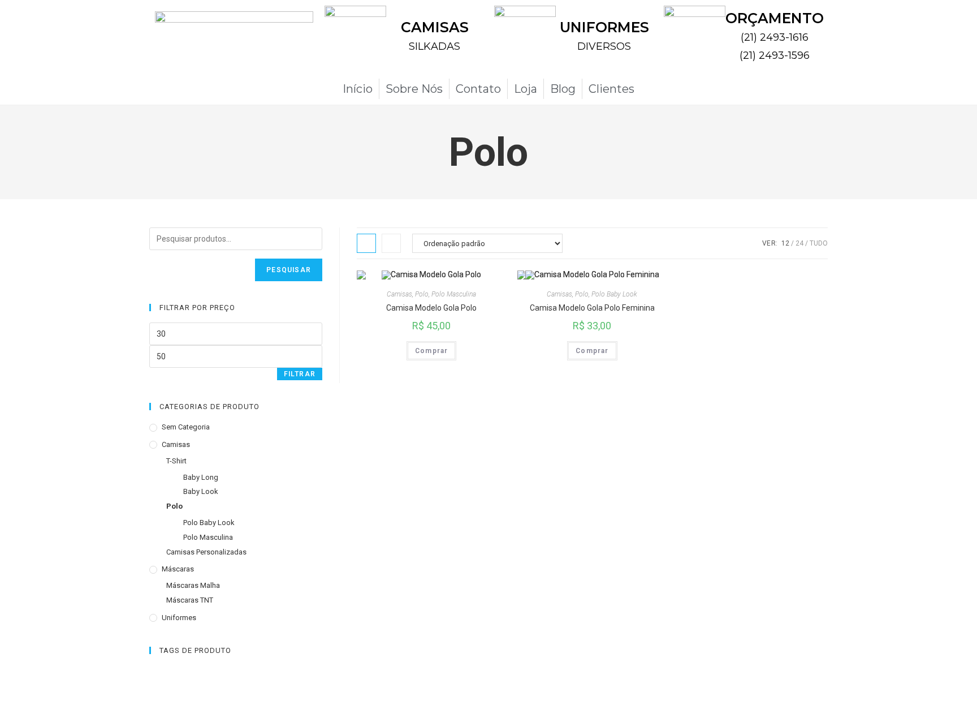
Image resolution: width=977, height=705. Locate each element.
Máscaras (178, 569)
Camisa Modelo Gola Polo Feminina (592, 307)
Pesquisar (288, 270)
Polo (422, 294)
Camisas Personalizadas (206, 552)
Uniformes (179, 617)
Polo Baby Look (614, 294)
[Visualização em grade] (366, 243)
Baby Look (200, 491)
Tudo (819, 243)
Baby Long (200, 477)
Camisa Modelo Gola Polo (431, 307)
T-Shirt (176, 461)
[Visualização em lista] (391, 243)
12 (785, 243)
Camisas (399, 294)
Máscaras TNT (189, 600)
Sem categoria (186, 427)
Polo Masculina (453, 294)
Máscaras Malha (193, 585)
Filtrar (299, 374)
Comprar (431, 351)
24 (799, 243)
